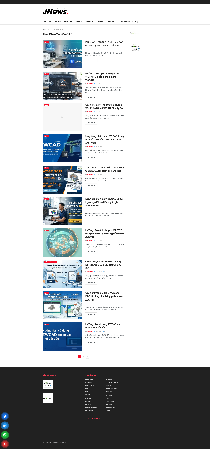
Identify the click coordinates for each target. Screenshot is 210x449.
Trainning (109, 391)
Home (44, 29)
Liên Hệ (135, 22)
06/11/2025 (98, 331)
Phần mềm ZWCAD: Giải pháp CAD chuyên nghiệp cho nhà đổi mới (104, 43)
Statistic (87, 394)
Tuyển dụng (125, 22)
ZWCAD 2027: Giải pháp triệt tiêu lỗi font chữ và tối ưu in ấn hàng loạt (104, 169)
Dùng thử (88, 404)
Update (108, 411)
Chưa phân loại (50, 262)
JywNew (49, 442)
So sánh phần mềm (91, 408)
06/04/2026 (98, 303)
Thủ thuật (109, 404)
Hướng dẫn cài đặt (112, 382)
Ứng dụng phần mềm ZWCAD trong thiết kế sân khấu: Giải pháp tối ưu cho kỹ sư (104, 139)
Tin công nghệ (110, 408)
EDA (86, 388)
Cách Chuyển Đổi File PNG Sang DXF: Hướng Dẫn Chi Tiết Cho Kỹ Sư (103, 265)
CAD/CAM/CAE (90, 385)
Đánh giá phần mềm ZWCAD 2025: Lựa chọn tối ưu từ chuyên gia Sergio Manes (104, 202)
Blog (46, 42)
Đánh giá (88, 401)
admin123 (90, 49)
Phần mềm (68, 22)
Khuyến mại (111, 22)
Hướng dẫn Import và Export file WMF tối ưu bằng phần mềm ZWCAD (102, 77)
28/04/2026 (98, 174)
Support (89, 22)
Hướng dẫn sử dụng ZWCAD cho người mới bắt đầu (103, 325)
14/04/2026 (98, 209)
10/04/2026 (98, 240)
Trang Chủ (47, 22)
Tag (49, 29)
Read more (91, 60)
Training (100, 22)
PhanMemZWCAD (57, 29)
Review (79, 22)
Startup (108, 385)
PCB (86, 391)
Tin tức (57, 22)
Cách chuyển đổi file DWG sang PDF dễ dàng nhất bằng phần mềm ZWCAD (104, 296)
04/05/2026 (98, 146)
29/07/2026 (98, 49)
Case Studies (110, 401)
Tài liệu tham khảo (112, 388)
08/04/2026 (98, 271)
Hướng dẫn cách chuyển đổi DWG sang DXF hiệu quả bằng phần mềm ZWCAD (104, 233)
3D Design (88, 382)
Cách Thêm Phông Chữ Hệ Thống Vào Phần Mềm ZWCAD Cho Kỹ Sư (104, 106)
